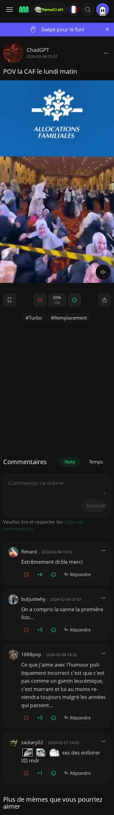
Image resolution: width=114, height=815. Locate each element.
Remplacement (70, 317)
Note (70, 461)
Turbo (35, 317)
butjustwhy (33, 599)
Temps (96, 461)
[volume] (103, 272)
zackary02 (32, 742)
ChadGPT (38, 49)
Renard (29, 551)
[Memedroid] (23, 9)
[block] (106, 53)
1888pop (31, 654)
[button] (87, 9)
